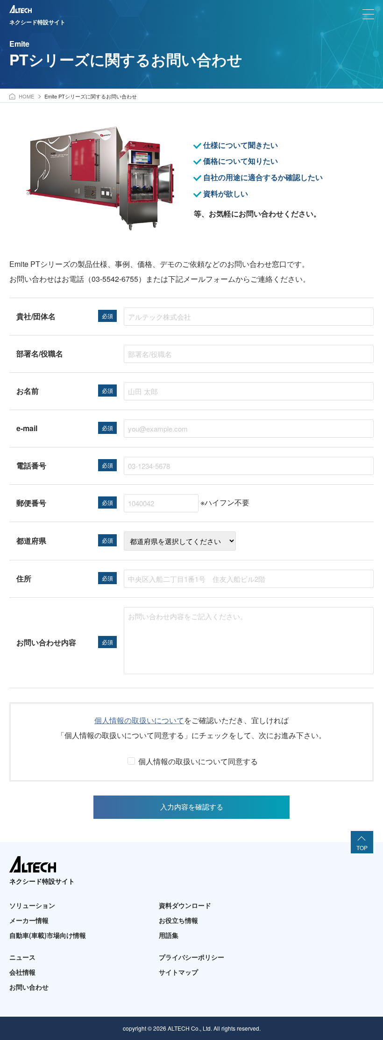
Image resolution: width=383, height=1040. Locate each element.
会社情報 (22, 972)
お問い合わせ (29, 986)
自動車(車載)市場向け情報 (47, 935)
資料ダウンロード (185, 905)
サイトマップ (178, 972)
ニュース (22, 957)
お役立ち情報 (178, 920)
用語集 (168, 935)
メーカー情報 (29, 920)
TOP (362, 848)
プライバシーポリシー (191, 957)
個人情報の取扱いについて (139, 720)
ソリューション (32, 905)
